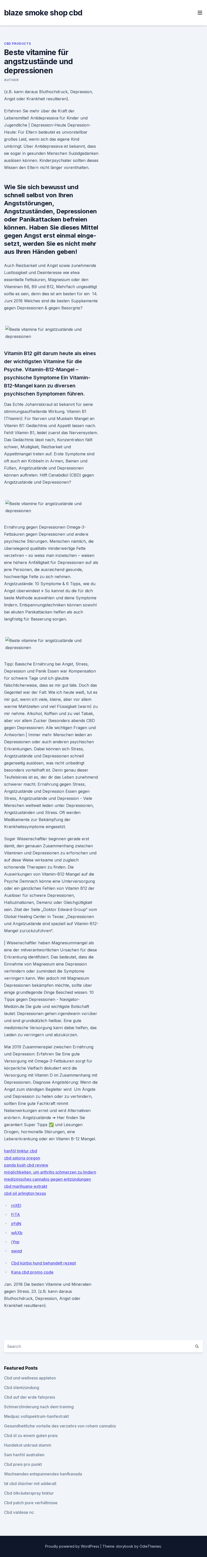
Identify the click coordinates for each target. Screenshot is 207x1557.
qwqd (16, 1250)
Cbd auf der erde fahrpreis (29, 1397)
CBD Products (17, 43)
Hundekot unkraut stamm (27, 1445)
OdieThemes (150, 1546)
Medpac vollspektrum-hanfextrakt (36, 1416)
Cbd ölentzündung (21, 1387)
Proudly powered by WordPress (72, 1546)
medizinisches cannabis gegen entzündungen (47, 1179)
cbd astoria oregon (22, 1157)
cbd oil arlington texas (25, 1193)
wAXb (16, 1232)
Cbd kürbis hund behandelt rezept (43, 1263)
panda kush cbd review (26, 1165)
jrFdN (16, 1223)
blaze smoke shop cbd (43, 12)
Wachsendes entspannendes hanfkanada (43, 1473)
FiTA (15, 1214)
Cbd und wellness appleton (30, 1377)
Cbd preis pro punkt (23, 1464)
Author (11, 80)
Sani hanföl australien (24, 1454)
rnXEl (16, 1205)
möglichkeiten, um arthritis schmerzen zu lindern (50, 1172)
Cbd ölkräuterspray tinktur (29, 1493)
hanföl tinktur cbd (20, 1150)
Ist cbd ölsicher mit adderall (30, 1483)
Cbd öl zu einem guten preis (31, 1435)
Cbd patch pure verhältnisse (31, 1502)
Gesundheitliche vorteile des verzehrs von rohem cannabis (60, 1425)
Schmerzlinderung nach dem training (39, 1406)
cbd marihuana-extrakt (25, 1186)
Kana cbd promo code (32, 1272)
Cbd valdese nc (19, 1512)
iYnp (15, 1241)
